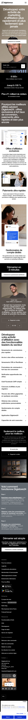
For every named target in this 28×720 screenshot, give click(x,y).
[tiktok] (15, 688)
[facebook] (6, 688)
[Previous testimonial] (8, 326)
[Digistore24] (7, 3)
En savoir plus (14, 449)
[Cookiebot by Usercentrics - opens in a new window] (20, 701)
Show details (20, 713)
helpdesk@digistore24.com (8, 671)
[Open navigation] (25, 2)
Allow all (7, 717)
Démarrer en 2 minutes (14, 41)
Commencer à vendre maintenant (14, 549)
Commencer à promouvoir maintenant (14, 274)
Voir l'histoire (23, 66)
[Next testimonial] (20, 326)
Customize (19, 717)
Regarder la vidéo (15, 454)
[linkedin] (12, 688)
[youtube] (3, 688)
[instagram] (9, 688)
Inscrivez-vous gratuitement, (11, 497)
